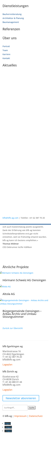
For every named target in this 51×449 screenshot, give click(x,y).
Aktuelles (10, 65)
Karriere (6, 54)
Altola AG (9, 294)
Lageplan (7, 364)
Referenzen (11, 29)
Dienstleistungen (15, 6)
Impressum (20, 416)
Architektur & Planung (13, 18)
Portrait (6, 46)
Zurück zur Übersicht (13, 328)
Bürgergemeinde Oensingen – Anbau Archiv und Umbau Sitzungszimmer (22, 314)
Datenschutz (36, 416)
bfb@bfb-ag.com (10, 217)
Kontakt (6, 58)
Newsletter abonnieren (21, 398)
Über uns (10, 38)
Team (5, 50)
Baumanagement (11, 22)
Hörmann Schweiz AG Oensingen (24, 280)
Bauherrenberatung (12, 14)
